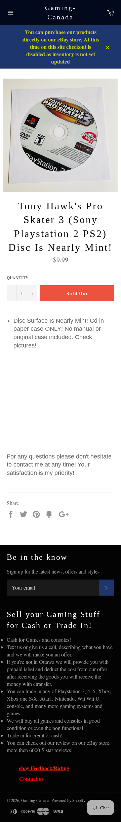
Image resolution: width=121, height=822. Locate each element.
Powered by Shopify (68, 800)
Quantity (18, 278)
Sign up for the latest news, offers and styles (53, 571)
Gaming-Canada (60, 12)
